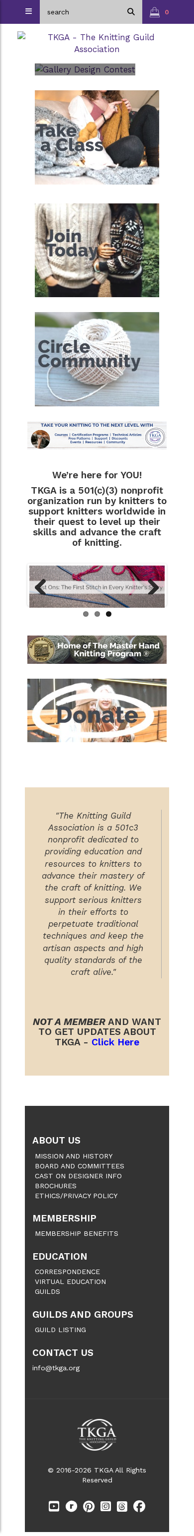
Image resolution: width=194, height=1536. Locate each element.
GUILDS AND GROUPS (82, 1314)
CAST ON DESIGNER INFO (78, 1176)
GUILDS (47, 1291)
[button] (159, 12)
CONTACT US (63, 1352)
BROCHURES (56, 1186)
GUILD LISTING (60, 1330)
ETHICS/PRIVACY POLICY (76, 1196)
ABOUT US (56, 1140)
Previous (44, 584)
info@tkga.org (56, 1368)
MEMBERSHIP (64, 1218)
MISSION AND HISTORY (73, 1156)
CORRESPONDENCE (67, 1272)
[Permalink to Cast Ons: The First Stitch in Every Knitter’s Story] (97, 587)
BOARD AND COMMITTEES (79, 1166)
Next (150, 584)
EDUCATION (60, 1256)
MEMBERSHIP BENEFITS (76, 1233)
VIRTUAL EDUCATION (70, 1281)
